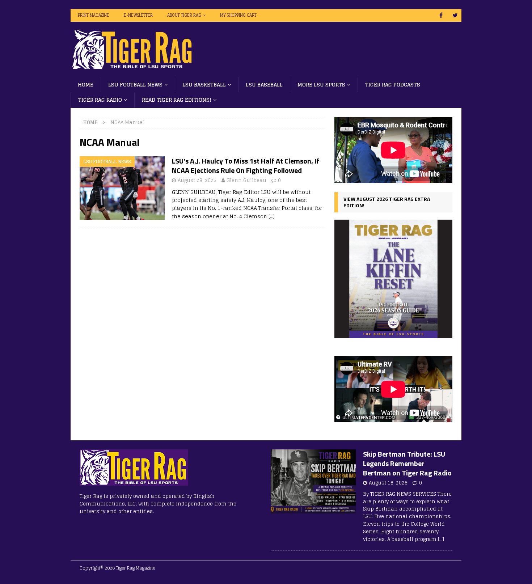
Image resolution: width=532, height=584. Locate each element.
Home (85, 84)
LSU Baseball (264, 84)
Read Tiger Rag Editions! (176, 99)
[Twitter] (455, 15)
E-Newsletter (138, 15)
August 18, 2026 (388, 483)
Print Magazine (93, 15)
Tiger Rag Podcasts (392, 84)
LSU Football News (135, 84)
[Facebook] (441, 15)
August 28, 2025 (197, 180)
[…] (272, 216)
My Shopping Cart (238, 15)
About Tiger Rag (184, 15)
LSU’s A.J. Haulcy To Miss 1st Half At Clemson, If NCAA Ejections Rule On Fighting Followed (245, 165)
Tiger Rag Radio (100, 99)
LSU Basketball (204, 84)
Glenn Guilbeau (246, 180)
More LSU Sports (321, 84)
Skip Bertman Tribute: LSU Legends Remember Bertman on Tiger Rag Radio (407, 463)
